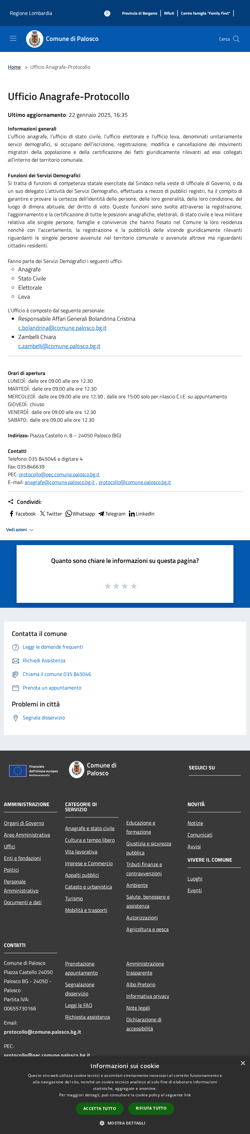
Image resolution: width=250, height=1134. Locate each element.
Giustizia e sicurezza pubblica (148, 848)
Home (14, 67)
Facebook (26, 513)
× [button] (242, 1063)
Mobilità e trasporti (86, 910)
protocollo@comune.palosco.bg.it (135, 482)
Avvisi (194, 846)
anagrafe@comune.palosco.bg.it (60, 482)
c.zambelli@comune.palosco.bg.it (59, 346)
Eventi (195, 890)
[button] (124, 1123)
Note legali (138, 1008)
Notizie (195, 823)
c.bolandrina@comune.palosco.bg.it (62, 327)
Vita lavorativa (81, 851)
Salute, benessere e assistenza (148, 901)
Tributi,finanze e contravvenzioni (144, 868)
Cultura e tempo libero (90, 840)
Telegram (115, 513)
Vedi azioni (17, 529)
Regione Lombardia (31, 13)
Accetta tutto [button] (99, 1108)
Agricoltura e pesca (147, 929)
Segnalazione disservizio (79, 988)
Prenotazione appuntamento (81, 968)
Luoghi (195, 878)
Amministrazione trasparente (145, 968)
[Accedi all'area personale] (107, 13)
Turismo (74, 898)
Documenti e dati (23, 902)
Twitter (54, 513)
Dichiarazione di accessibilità (143, 1024)
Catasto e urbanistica (88, 887)
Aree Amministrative (27, 835)
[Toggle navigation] (13, 38)
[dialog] (125, 1095)
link (187, 1095)
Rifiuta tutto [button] (151, 1108)
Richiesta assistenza (87, 1017)
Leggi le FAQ (78, 1005)
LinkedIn (145, 513)
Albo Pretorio (140, 984)
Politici (11, 870)
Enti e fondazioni (22, 858)
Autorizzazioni (142, 917)
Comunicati (200, 835)
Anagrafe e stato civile (90, 828)
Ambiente (137, 885)
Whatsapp (84, 513)
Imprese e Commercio (89, 863)
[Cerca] (236, 39)
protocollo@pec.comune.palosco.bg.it (59, 474)
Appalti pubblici (82, 875)
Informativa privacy (147, 996)
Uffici (9, 846)
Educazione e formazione (140, 827)
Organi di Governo (24, 823)
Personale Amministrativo (21, 886)
